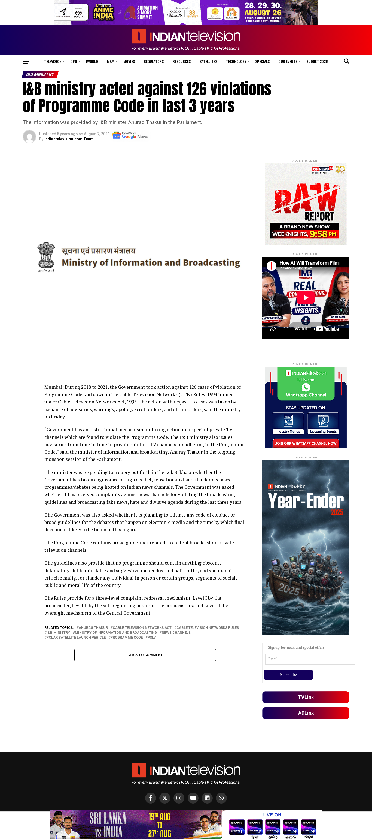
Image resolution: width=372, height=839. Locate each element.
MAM (110, 61)
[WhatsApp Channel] (221, 798)
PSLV (152, 637)
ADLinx (306, 713)
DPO (74, 61)
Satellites (208, 61)
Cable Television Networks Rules (207, 628)
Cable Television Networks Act (142, 628)
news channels (176, 633)
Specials (262, 61)
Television (53, 61)
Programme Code (127, 637)
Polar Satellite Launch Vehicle (76, 637)
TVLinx (306, 697)
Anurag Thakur (93, 628)
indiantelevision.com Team (69, 139)
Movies (129, 61)
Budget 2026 (317, 61)
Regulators (154, 61)
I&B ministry (58, 633)
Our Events (288, 61)
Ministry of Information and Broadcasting (116, 633)
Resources (182, 61)
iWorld (92, 61)
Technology (236, 61)
